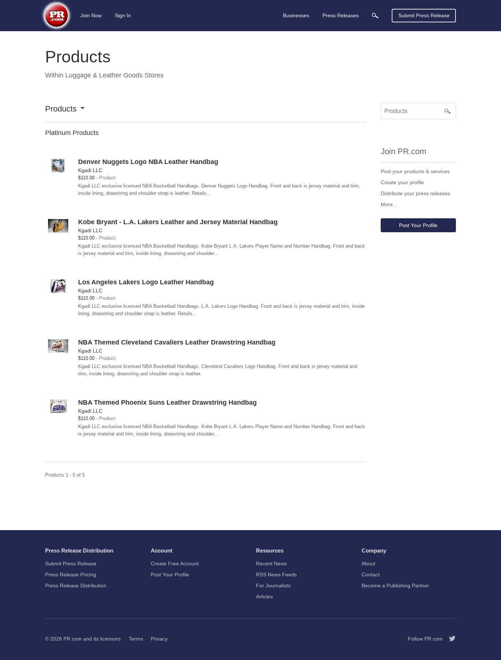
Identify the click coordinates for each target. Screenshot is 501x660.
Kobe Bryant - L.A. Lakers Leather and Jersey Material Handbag (178, 222)
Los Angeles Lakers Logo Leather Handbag (146, 282)
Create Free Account (175, 563)
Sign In (123, 15)
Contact (371, 574)
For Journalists (273, 585)
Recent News (271, 563)
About (368, 563)
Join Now (91, 15)
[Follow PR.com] (449, 639)
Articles (264, 596)
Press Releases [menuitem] (340, 15)
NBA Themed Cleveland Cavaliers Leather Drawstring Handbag (176, 342)
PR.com (72, 639)
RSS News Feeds (276, 574)
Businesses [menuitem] (296, 15)
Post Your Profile (418, 225)
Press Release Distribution (75, 585)
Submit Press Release (424, 15)
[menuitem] (375, 15)
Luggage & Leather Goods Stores (114, 75)
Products (61, 109)
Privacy (159, 638)
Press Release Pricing (70, 574)
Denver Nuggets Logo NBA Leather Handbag (148, 161)
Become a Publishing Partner (395, 585)
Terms (136, 638)
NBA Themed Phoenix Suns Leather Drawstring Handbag (167, 402)
